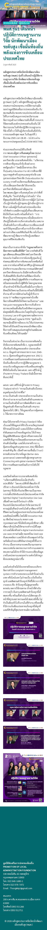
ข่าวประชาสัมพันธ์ (10, 23)
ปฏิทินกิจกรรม (24, 23)
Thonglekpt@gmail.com (21, 888)
